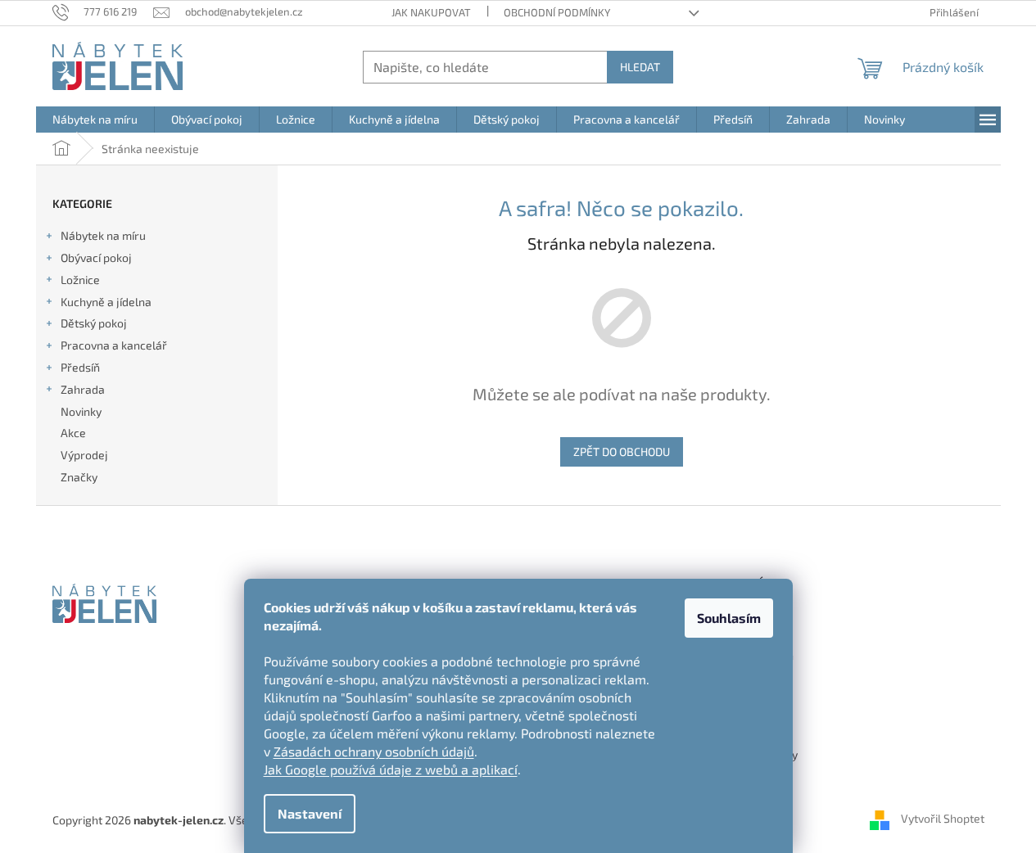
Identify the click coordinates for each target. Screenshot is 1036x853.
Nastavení (310, 813)
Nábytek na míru (103, 235)
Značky (79, 477)
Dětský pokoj (94, 323)
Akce (73, 433)
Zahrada (83, 389)
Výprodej (84, 455)
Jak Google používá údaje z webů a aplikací (391, 769)
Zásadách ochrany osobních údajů (374, 751)
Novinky (81, 411)
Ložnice (80, 280)
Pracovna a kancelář (114, 345)
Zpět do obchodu (621, 451)
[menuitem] (95, 119)
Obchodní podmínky (557, 12)
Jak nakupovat (431, 12)
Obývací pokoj (96, 257)
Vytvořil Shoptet (942, 818)
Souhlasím (729, 617)
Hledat (640, 67)
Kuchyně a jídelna (106, 302)
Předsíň (80, 367)
